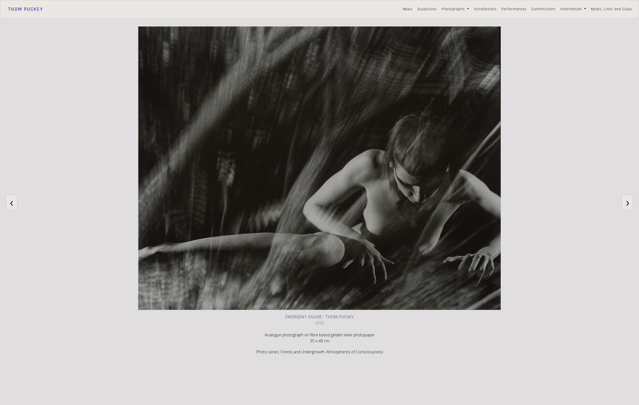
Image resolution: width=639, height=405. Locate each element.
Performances (514, 9)
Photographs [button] (454, 9)
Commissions (543, 9)
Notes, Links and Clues (611, 9)
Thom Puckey (25, 9)
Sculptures (427, 9)
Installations (485, 9)
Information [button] (571, 9)
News (408, 9)
